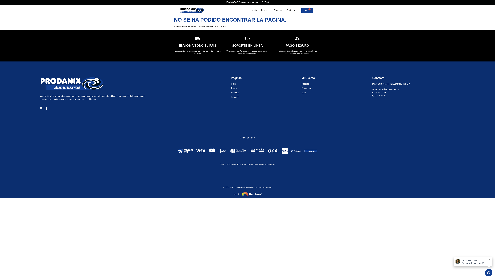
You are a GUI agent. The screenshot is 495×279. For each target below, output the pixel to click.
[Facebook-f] (46, 108)
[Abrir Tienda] (269, 10)
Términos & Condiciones (228, 164)
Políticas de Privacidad (246, 164)
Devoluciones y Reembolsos (265, 164)
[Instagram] (41, 108)
